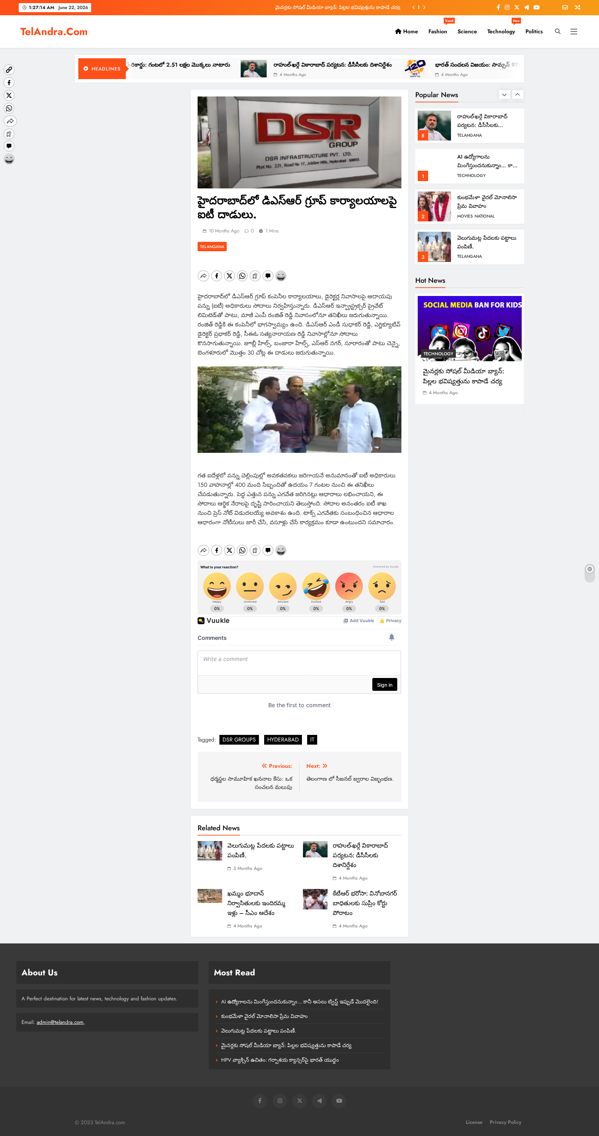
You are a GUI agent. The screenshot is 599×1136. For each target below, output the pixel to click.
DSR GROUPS (239, 740)
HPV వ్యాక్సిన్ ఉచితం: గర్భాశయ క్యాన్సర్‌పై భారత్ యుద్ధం (280, 1060)
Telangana (212, 246)
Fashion (440, 28)
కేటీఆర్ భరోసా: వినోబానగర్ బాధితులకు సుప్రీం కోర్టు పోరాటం (365, 903)
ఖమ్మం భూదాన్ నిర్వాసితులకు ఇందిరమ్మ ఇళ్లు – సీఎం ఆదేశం (256, 903)
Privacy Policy (505, 1122)
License (474, 1122)
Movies (465, 216)
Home (409, 31)
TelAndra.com (54, 31)
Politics (534, 31)
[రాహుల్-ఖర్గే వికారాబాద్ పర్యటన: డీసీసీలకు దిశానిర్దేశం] (208, 68)
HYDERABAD (283, 740)
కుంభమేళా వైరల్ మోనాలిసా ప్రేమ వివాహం (264, 1016)
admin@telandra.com (60, 1022)
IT (312, 740)
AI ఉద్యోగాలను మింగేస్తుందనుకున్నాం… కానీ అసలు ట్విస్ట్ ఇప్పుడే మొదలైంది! (299, 1002)
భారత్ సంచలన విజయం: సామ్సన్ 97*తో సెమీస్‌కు (445, 65)
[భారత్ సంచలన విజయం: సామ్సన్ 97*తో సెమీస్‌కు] (369, 68)
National (485, 216)
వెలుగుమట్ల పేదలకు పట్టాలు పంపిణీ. (258, 1031)
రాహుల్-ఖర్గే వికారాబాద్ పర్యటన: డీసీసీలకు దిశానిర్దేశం (287, 65)
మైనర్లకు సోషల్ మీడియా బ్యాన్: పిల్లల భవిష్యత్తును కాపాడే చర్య (337, 7)
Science (467, 31)
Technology (503, 28)
